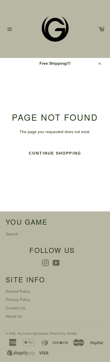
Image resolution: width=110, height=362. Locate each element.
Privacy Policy (18, 299)
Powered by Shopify (63, 333)
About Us (14, 316)
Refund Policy (18, 291)
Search (12, 234)
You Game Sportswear (32, 333)
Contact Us (15, 308)
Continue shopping (55, 153)
